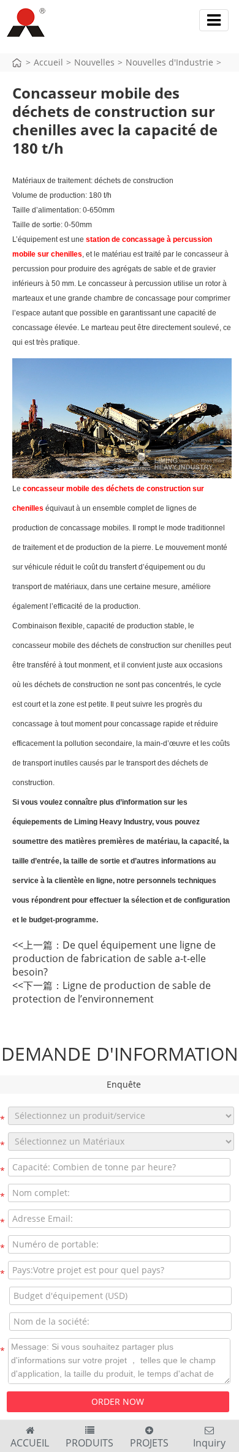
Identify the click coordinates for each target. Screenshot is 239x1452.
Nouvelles (94, 62)
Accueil (48, 62)
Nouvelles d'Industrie (169, 62)
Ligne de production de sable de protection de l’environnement (111, 992)
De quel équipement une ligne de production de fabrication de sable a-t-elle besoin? (114, 958)
